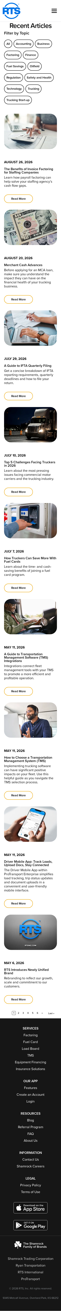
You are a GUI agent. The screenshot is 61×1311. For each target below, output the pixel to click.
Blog (30, 1120)
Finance (30, 55)
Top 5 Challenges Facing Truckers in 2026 (29, 464)
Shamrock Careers (30, 1166)
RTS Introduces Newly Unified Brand (26, 971)
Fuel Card (30, 1042)
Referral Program (30, 1127)
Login (30, 1101)
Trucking (33, 89)
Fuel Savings (15, 66)
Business (43, 44)
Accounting (23, 44)
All (8, 44)
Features (30, 1088)
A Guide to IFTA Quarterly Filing (28, 366)
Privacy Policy (30, 1185)
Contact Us (30, 1160)
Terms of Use (30, 1192)
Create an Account (30, 1095)
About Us (30, 1141)
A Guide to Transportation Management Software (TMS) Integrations (26, 657)
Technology (14, 89)
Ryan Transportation (30, 1266)
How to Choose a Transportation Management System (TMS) (28, 759)
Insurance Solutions (30, 1069)
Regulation (13, 77)
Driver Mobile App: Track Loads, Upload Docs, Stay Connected (28, 863)
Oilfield (34, 66)
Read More (18, 199)
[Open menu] (54, 11)
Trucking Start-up (17, 100)
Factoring (12, 55)
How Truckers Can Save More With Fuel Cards (30, 560)
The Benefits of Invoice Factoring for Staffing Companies (28, 171)
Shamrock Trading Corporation (30, 1259)
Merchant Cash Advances (23, 265)
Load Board (30, 1049)
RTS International (30, 1272)
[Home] (11, 11)
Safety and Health (39, 77)
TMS (30, 1055)
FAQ (30, 1134)
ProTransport (30, 1279)
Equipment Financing (30, 1062)
